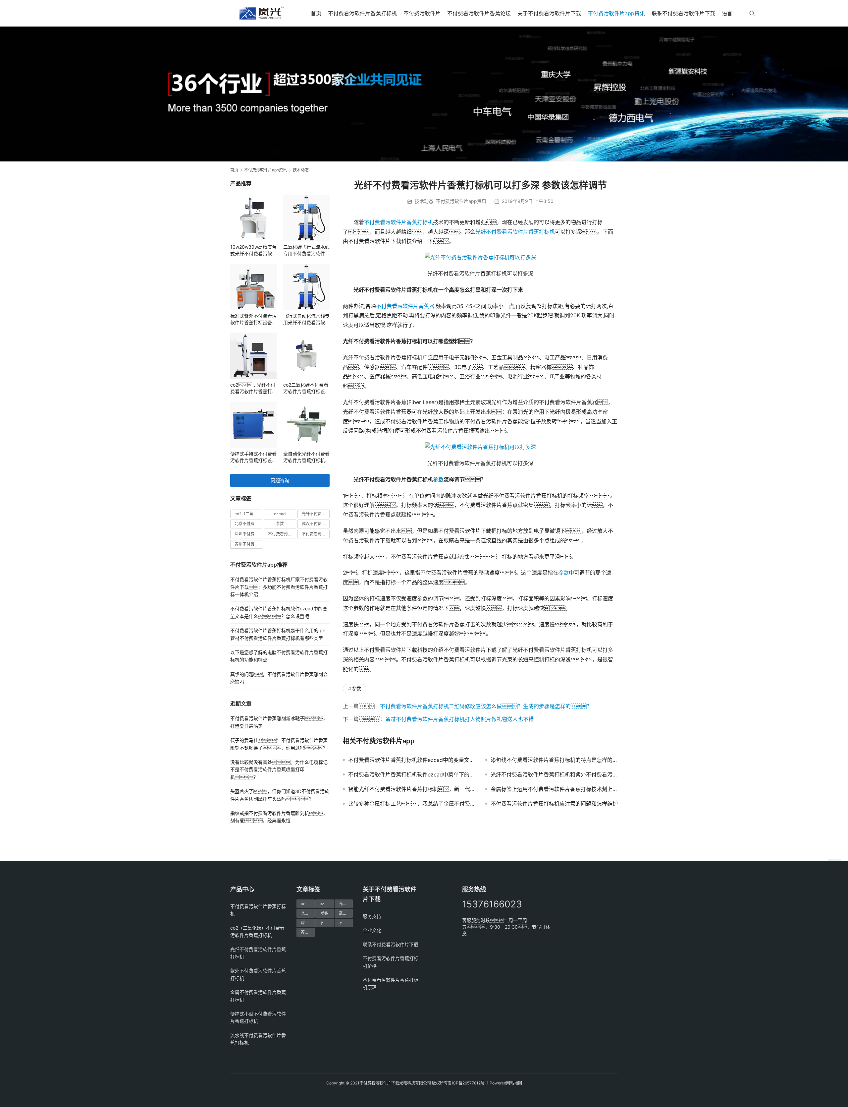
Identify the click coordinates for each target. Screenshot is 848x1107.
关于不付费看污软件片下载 (549, 13)
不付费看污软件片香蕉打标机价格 (282, 533)
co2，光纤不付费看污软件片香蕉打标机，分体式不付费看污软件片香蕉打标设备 (253, 388)
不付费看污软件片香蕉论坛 (479, 13)
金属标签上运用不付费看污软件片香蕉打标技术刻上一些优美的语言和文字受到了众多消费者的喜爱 (554, 789)
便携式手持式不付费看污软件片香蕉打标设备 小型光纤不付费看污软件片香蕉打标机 (253, 457)
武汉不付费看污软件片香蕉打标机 (316, 523)
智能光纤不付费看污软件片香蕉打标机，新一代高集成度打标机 (411, 789)
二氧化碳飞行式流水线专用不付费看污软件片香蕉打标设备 (306, 250)
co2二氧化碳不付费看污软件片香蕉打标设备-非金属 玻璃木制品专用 (305, 388)
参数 (438, 479)
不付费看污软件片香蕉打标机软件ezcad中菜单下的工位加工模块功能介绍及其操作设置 (411, 774)
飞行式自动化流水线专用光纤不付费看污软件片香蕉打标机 (306, 319)
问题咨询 (280, 480)
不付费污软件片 (422, 13)
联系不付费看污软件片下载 (683, 13)
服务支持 (372, 916)
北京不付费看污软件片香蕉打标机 (248, 523)
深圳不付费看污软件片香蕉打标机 (248, 533)
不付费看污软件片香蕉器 (405, 306)
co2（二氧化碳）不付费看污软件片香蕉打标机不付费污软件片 (248, 513)
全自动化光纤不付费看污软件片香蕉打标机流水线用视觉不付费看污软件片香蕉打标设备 (306, 457)
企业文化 (372, 930)
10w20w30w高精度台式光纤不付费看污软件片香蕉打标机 (253, 250)
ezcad (280, 513)
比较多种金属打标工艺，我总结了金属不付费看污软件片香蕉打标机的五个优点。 (411, 804)
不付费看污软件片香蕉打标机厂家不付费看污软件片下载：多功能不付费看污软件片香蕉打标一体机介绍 (279, 587)
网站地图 (514, 1082)
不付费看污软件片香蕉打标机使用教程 (316, 533)
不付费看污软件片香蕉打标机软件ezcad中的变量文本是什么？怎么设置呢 (411, 760)
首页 (316, 13)
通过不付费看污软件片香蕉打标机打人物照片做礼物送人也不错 (459, 719)
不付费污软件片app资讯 (616, 13)
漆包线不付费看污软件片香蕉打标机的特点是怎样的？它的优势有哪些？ (554, 760)
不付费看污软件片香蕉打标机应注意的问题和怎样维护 (554, 804)
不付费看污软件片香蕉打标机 (362, 13)
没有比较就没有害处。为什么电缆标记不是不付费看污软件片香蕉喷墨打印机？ (279, 769)
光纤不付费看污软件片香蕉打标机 (515, 231)
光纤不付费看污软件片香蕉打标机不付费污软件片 (316, 513)
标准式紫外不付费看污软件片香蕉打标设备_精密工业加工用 (253, 319)
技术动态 (424, 201)
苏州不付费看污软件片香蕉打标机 (248, 544)
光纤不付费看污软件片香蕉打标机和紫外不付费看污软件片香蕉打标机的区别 (554, 774)
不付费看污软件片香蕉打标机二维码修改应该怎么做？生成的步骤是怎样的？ (486, 706)
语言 (727, 13)
